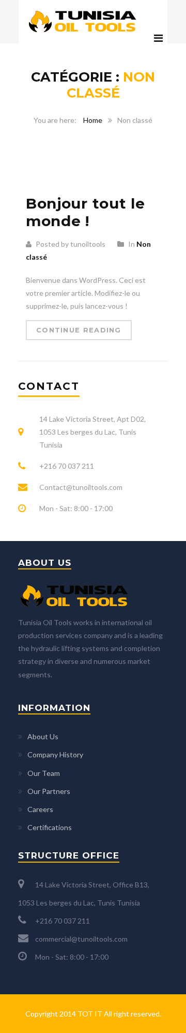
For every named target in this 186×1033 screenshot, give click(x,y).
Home (92, 120)
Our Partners (48, 791)
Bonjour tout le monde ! (85, 212)
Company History (55, 754)
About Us (42, 736)
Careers (40, 809)
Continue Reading (78, 330)
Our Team (43, 773)
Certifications (49, 827)
